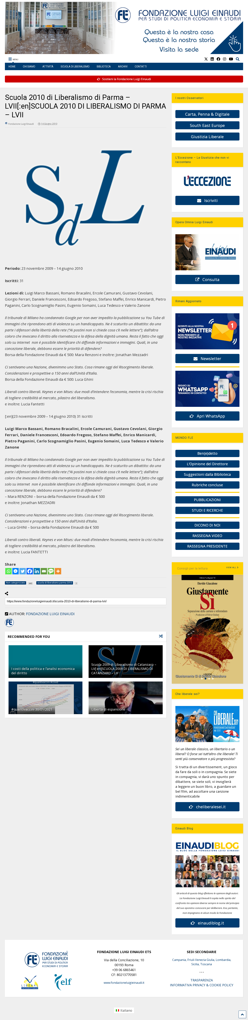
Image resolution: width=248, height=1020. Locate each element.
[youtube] (231, 59)
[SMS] (51, 571)
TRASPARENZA (201, 980)
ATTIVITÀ (47, 66)
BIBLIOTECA (104, 66)
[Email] (44, 571)
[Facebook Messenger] (15, 571)
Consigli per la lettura (192, 568)
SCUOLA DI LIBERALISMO (75, 66)
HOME (12, 66)
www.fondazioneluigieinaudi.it (124, 983)
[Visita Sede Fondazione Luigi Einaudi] (124, 52)
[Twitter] (22, 571)
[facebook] (218, 59)
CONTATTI (141, 66)
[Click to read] (45, 661)
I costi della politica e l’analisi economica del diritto (43, 670)
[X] (206, 59)
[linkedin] (212, 59)
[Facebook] (30, 571)
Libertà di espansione (108, 709)
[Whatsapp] (8, 571)
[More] (58, 571)
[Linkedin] (37, 571)
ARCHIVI (122, 66)
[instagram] (224, 59)
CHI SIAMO (29, 66)
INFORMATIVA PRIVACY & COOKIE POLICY (201, 985)
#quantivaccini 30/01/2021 (31, 709)
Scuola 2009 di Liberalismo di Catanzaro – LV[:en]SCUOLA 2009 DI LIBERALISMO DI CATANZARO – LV (123, 668)
